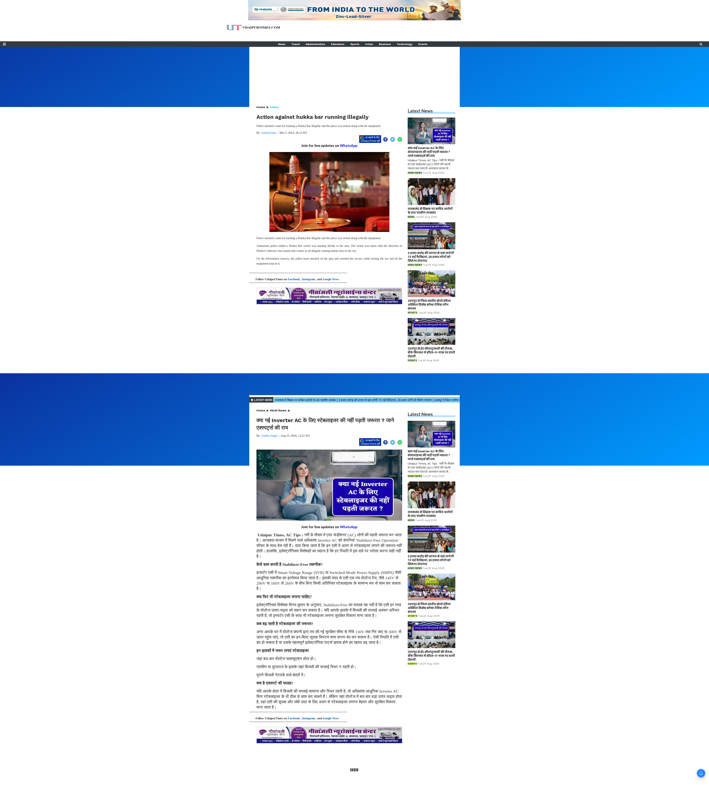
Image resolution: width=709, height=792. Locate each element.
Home (260, 107)
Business (385, 44)
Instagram (308, 279)
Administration (315, 44)
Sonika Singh (269, 435)
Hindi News (278, 410)
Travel (295, 44)
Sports (354, 44)
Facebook (294, 279)
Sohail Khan (268, 132)
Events (422, 44)
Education (337, 44)
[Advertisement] (354, 73)
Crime (369, 44)
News (281, 44)
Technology (404, 44)
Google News (331, 279)
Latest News (420, 110)
